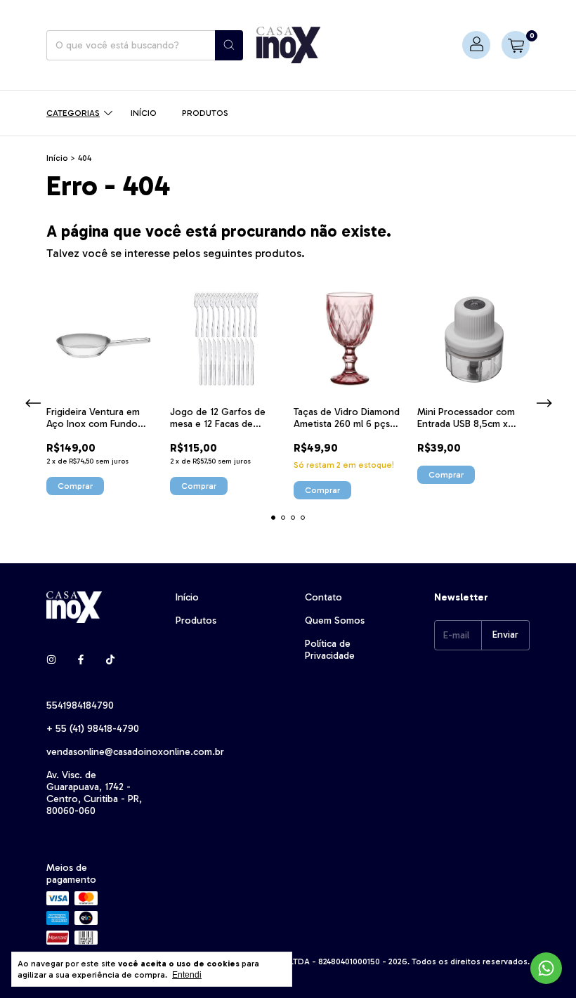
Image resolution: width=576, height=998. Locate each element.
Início (144, 113)
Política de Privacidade (330, 650)
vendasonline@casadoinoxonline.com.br (135, 752)
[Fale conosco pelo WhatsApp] (546, 968)
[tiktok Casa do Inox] (110, 660)
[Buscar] (229, 45)
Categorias (73, 113)
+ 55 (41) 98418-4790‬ (92, 729)
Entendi (187, 975)
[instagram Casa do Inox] (51, 660)
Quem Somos (335, 620)
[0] (516, 45)
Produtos (205, 113)
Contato (323, 597)
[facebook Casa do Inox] (81, 660)
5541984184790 (80, 705)
